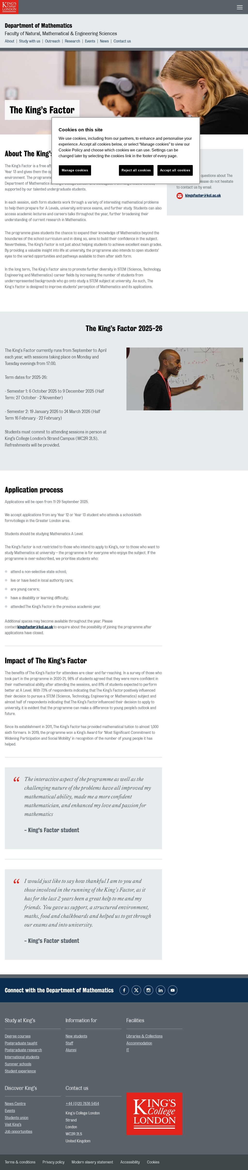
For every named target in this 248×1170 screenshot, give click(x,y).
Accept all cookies (175, 170)
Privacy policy (53, 1162)
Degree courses (18, 1036)
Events (90, 41)
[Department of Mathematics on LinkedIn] (160, 990)
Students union (16, 1118)
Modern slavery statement (92, 1162)
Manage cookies (75, 170)
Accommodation (139, 1043)
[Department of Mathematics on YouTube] (173, 990)
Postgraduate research (23, 1050)
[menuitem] (12, 41)
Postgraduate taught (21, 1043)
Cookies (153, 1162)
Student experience (20, 1071)
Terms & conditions (20, 1162)
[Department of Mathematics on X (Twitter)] (136, 990)
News (104, 41)
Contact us (122, 41)
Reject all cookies (136, 170)
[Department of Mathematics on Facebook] (124, 990)
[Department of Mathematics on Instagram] (148, 990)
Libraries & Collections (144, 1036)
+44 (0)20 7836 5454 (82, 1104)
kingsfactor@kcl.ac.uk (203, 195)
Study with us (29, 41)
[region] (125, 150)
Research (72, 41)
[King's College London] (154, 1110)
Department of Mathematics (38, 25)
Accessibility (130, 1162)
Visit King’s (13, 1125)
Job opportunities (18, 1132)
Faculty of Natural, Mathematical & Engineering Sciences (61, 33)
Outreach (52, 41)
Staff (69, 1043)
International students (22, 1057)
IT (127, 1050)
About (9, 41)
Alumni (71, 1050)
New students (76, 1036)
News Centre (15, 1104)
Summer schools (18, 1064)
